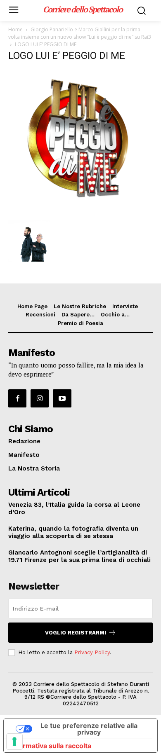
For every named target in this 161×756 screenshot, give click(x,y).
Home (15, 29)
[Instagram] (40, 398)
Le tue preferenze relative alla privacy (88, 728)
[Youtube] (62, 398)
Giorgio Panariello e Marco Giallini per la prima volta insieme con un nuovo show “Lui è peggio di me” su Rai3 (79, 33)
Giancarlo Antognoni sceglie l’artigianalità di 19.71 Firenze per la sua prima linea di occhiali (79, 556)
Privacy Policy (92, 652)
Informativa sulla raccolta (50, 746)
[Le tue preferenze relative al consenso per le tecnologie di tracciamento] (14, 741)
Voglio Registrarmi (75, 633)
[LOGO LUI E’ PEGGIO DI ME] (80, 211)
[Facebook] (17, 398)
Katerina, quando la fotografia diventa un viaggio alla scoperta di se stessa (73, 532)
